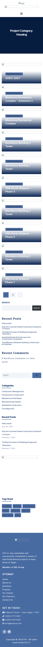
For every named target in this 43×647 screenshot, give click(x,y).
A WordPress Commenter (14, 358)
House (5, 510)
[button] (21, 14)
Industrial (15, 510)
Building (17, 506)
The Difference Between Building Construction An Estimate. (20, 343)
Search (6, 302)
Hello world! (6, 323)
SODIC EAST (12, 78)
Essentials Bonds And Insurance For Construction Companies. (16, 338)
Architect (7, 506)
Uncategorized (8, 408)
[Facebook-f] (4, 632)
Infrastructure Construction (13, 395)
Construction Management (13, 391)
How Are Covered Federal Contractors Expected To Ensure (21, 327)
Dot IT (27, 642)
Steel (18, 515)
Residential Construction (12, 405)
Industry (25, 510)
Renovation (7, 515)
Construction (29, 506)
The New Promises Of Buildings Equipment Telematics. (19, 333)
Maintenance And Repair (12, 398)
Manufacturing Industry (11, 402)
